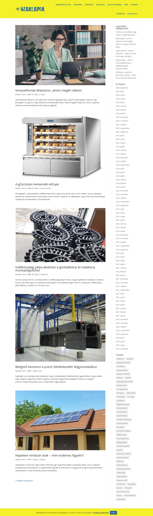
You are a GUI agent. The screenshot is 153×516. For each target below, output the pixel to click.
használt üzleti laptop (124, 420)
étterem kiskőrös (130, 496)
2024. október (121, 161)
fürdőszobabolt (122, 408)
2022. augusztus (122, 249)
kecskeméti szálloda (123, 431)
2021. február (121, 312)
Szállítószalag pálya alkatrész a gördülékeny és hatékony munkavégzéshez (55, 268)
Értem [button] (113, 513)
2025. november (122, 121)
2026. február (121, 110)
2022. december (122, 235)
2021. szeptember (123, 290)
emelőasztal (121, 397)
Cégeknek (78, 4)
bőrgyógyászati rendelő (125, 382)
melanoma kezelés (123, 446)
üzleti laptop (121, 499)
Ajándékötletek (63, 4)
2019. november (122, 349)
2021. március (121, 308)
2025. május (120, 143)
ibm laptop (120, 427)
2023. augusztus (122, 205)
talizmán (119, 488)
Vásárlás (120, 13)
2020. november (122, 323)
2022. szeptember (123, 246)
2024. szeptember (123, 165)
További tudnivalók (100, 512)
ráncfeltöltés (121, 484)
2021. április (120, 305)
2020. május (120, 345)
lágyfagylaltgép (122, 442)
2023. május (120, 216)
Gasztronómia (114, 4)
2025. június (120, 139)
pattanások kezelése (124, 469)
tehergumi (128, 488)
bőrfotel (128, 378)
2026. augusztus (122, 88)
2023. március (121, 224)
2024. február (121, 183)
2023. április (120, 220)
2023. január (120, 231)
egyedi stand (130, 393)
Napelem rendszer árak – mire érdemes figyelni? (49, 455)
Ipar (126, 4)
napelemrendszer (123, 458)
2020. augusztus (122, 334)
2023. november (122, 194)
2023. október (121, 198)
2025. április (120, 146)
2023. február (121, 227)
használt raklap (122, 416)
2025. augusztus (122, 132)
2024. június (120, 172)
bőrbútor (120, 378)
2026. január (120, 113)
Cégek (42, 94)
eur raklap (130, 397)
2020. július (120, 338)
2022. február (121, 271)
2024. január (120, 187)
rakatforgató (121, 473)
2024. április (120, 176)
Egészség (89, 4)
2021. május (120, 301)
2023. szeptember (123, 202)
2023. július (120, 209)
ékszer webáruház (123, 492)
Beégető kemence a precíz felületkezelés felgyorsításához (56, 367)
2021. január (120, 316)
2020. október (121, 327)
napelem (120, 450)
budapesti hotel (122, 370)
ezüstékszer (121, 401)
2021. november (122, 282)
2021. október (121, 286)
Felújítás (100, 4)
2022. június (120, 257)
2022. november (122, 238)
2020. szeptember (123, 330)
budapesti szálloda (123, 374)
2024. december (122, 157)
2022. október (121, 242)
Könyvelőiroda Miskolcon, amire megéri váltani (48, 90)
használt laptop (122, 412)
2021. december (122, 279)
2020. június (120, 341)
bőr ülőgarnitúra (122, 389)
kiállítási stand (121, 435)
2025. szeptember (123, 128)
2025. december (122, 117)
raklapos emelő (122, 480)
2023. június (120, 213)
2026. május (120, 99)
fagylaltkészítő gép (123, 404)
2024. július (120, 168)
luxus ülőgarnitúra (123, 439)
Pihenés (134, 4)
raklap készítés (122, 477)
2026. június (120, 95)
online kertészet (122, 465)
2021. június (120, 297)
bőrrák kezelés (122, 385)
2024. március (121, 180)
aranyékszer (121, 366)
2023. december (122, 191)
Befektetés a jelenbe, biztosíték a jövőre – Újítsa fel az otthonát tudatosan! (126, 75)
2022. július (120, 253)
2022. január (120, 275)
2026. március (121, 106)
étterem (119, 496)
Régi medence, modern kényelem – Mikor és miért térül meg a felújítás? (126, 54)
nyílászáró (120, 461)
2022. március (121, 268)
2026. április (120, 102)
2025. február (121, 154)
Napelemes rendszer (124, 454)
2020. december (122, 319)
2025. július (120, 135)
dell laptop (120, 393)
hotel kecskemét (122, 423)
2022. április (120, 264)
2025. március (121, 150)
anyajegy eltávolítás (123, 363)
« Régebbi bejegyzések (24, 480)
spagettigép (132, 484)
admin (23, 94)
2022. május (120, 260)
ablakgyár (129, 359)
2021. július (120, 293)
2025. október (121, 124)
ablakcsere (120, 359)
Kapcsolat (133, 13)
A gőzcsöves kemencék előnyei (37, 184)
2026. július (120, 91)
